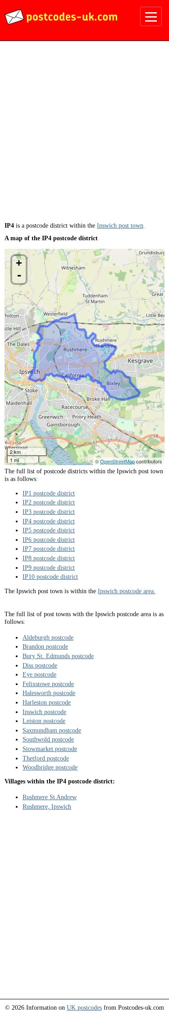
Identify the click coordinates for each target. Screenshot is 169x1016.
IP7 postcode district (49, 548)
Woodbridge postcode (50, 767)
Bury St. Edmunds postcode (58, 655)
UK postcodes (84, 1007)
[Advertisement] (84, 134)
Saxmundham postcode (52, 730)
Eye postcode (39, 674)
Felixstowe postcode (48, 683)
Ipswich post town (120, 225)
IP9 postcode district (49, 567)
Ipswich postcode (44, 711)
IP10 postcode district (50, 576)
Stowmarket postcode (50, 748)
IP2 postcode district (49, 502)
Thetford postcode (46, 758)
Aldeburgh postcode (48, 637)
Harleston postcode (47, 702)
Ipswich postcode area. (126, 591)
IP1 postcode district (49, 493)
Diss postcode (40, 665)
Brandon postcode (45, 646)
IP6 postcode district (49, 539)
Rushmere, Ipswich (47, 806)
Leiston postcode (44, 720)
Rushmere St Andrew (50, 797)
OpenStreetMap (117, 461)
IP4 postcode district (49, 521)
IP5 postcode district (49, 530)
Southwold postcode (48, 739)
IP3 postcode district (49, 511)
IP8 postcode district (49, 558)
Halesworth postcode (49, 692)
